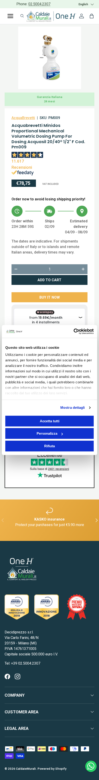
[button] (92, 16)
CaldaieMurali (26, 768)
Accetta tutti (49, 421)
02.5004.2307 (39, 4)
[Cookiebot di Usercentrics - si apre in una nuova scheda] (73, 331)
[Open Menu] (10, 16)
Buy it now (49, 297)
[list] (49, 58)
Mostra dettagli (72, 407)
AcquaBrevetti (23, 118)
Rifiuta (49, 446)
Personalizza (47, 433)
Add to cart (49, 280)
